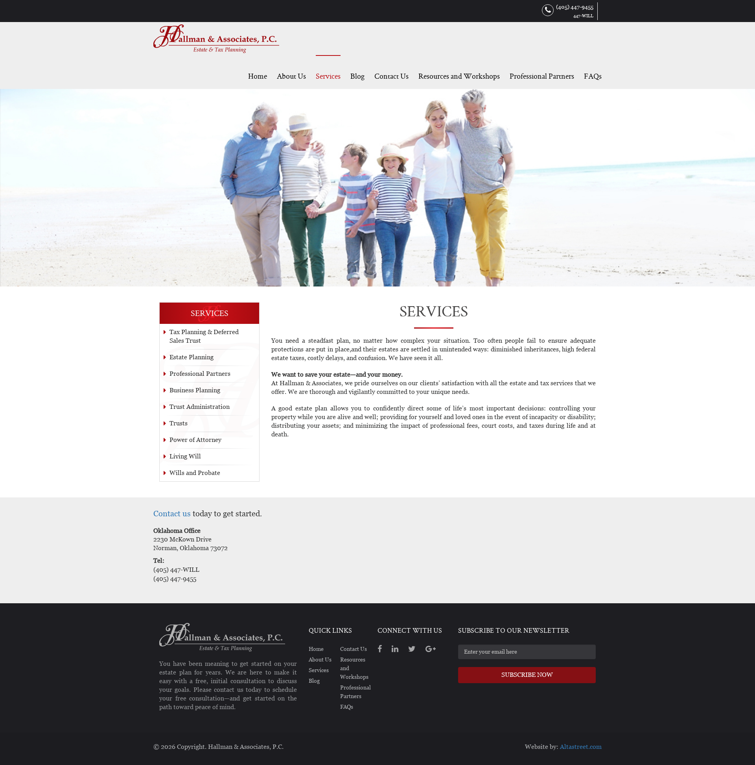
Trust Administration (199, 406)
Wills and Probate (194, 473)
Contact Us (391, 76)
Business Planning (194, 390)
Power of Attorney (195, 439)
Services (328, 76)
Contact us (172, 513)
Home (257, 76)
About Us (291, 76)
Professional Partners (542, 76)
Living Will (185, 456)
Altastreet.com (581, 746)
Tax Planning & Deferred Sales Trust (204, 336)
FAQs (593, 76)
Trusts (178, 423)
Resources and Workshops (459, 76)
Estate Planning (191, 357)
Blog (357, 76)
